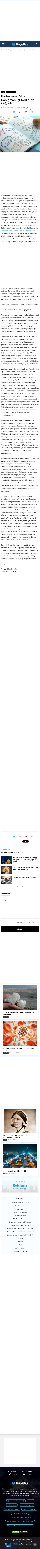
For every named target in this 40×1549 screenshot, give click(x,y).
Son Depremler (20, 1206)
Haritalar (20, 1209)
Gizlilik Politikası (20, 1248)
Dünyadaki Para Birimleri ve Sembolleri (20, 1526)
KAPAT (8, 1546)
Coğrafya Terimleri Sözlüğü (20, 1202)
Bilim (5, 1139)
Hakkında (20, 1238)
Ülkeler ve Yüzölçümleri (20, 1513)
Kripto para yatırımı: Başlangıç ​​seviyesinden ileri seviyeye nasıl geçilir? (25, 860)
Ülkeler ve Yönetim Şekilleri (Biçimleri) (20, 1235)
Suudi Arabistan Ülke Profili (14, 1171)
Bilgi (2, 50)
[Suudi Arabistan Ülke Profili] (20, 1156)
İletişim (20, 1241)
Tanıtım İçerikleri (11, 91)
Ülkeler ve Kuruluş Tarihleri (20, 1225)
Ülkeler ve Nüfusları (20, 1219)
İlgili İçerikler (8, 849)
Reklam (20, 1245)
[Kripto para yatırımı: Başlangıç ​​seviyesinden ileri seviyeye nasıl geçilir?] (6, 860)
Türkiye (6, 1016)
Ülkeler (6, 1173)
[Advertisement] (20, 20)
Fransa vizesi (17, 231)
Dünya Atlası (9, 107)
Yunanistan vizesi (29, 231)
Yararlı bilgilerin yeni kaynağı (24, 877)
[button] (37, 44)
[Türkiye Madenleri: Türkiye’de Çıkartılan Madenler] (20, 997)
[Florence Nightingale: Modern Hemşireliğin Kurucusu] (20, 1120)
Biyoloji (6, 1052)
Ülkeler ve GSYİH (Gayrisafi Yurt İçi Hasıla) (20, 1228)
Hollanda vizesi (6, 231)
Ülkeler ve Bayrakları (20, 1215)
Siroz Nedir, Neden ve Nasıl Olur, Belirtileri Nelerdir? (26, 868)
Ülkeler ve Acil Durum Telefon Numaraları (20, 1232)
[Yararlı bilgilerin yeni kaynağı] (6, 880)
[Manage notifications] (35, 1544)
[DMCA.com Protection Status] (20, 1533)
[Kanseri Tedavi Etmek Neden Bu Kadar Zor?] (20, 1033)
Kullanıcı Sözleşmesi (20, 1251)
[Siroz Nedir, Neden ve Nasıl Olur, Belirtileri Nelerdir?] (6, 870)
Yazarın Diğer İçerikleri (12, 853)
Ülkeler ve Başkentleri (20, 1212)
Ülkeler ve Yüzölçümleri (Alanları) (20, 1222)
